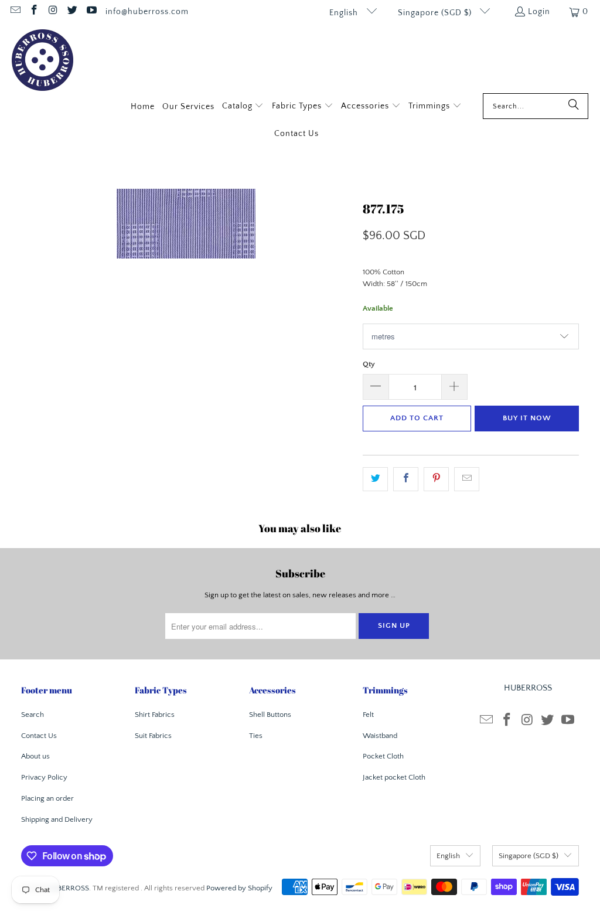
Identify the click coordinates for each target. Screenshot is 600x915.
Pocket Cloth (383, 756)
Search (32, 714)
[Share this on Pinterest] (436, 479)
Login (539, 11)
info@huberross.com (147, 11)
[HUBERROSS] (42, 61)
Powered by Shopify (239, 888)
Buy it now (527, 418)
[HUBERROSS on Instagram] (53, 11)
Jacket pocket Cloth (394, 777)
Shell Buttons (270, 714)
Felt (368, 714)
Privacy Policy (44, 777)
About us (35, 756)
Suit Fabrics (153, 736)
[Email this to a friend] (466, 479)
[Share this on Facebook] (405, 479)
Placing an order (47, 798)
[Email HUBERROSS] (15, 11)
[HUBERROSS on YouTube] (91, 11)
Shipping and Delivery (57, 819)
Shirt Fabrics (155, 714)
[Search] (573, 106)
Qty (369, 364)
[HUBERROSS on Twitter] (72, 11)
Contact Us (39, 736)
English (344, 13)
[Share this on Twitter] (375, 479)
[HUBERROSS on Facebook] (34, 11)
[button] (243, 107)
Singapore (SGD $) (436, 13)
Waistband (380, 736)
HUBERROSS (68, 888)
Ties (255, 736)
